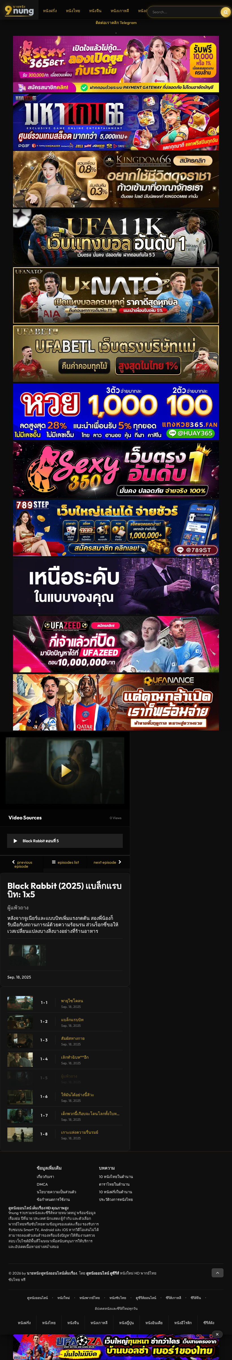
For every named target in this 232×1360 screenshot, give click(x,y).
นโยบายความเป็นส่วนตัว (56, 1192)
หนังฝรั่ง (50, 10)
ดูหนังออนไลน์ (37, 1298)
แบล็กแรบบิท (72, 1019)
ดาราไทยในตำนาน (114, 1184)
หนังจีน (95, 10)
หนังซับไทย (117, 1298)
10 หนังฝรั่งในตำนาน (115, 1192)
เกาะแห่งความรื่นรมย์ (79, 1132)
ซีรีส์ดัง (208, 1322)
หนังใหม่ (63, 1298)
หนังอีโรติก (183, 1322)
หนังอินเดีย (154, 1322)
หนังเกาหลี (120, 10)
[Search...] (226, 12)
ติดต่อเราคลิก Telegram (116, 22)
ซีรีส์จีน (196, 1298)
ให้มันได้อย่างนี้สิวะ (77, 1094)
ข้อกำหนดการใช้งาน (53, 1199)
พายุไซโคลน (72, 1000)
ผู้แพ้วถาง (69, 1076)
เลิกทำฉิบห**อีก (75, 1057)
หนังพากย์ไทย (90, 1298)
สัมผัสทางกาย (73, 1038)
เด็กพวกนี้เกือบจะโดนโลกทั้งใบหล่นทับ (90, 1113)
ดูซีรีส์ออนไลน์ (146, 1298)
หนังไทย (73, 10)
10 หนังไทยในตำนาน (116, 1176)
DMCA (42, 1184)
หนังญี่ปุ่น (146, 10)
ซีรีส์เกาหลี (173, 1298)
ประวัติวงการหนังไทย (116, 1199)
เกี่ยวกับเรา (45, 1176)
